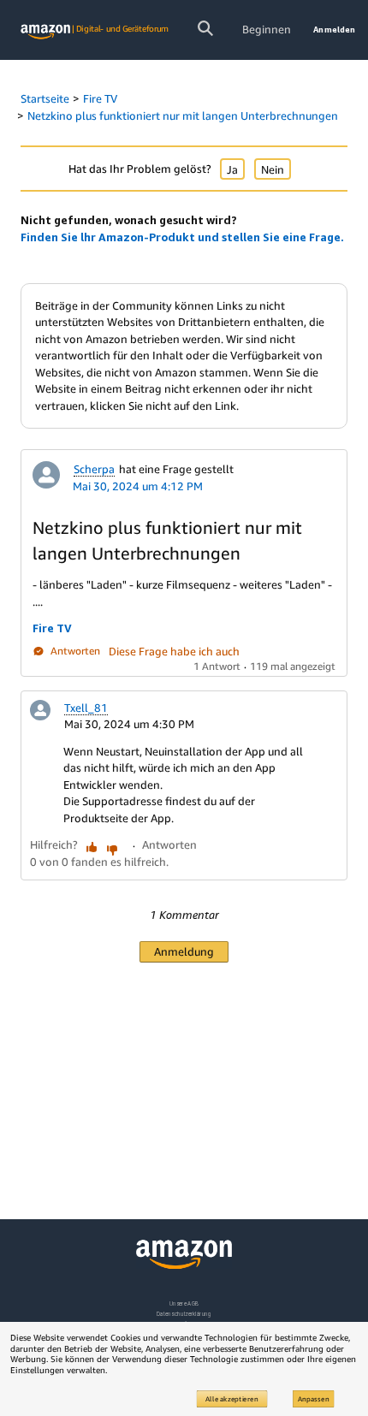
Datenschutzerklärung (184, 1314)
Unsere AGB (184, 1303)
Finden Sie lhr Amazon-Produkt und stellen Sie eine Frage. (182, 237)
